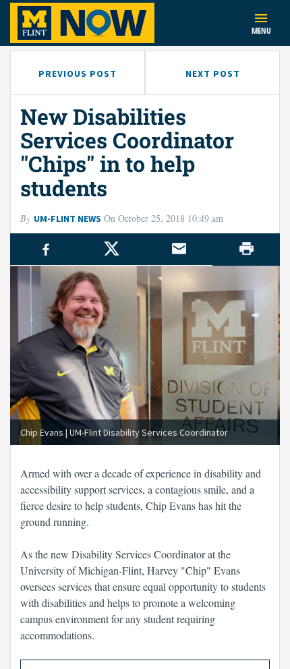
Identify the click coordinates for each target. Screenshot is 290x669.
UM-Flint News (67, 218)
